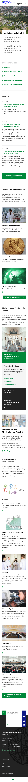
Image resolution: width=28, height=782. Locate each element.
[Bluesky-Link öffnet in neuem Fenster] (24, 717)
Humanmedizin (9, 378)
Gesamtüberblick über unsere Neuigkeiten (14, 176)
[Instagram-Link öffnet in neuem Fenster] (24, 721)
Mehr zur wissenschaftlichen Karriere (14, 695)
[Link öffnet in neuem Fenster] (14, 719)
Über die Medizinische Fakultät (13, 71)
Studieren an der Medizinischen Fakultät (15, 76)
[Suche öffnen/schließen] (25, 3)
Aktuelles (7, 67)
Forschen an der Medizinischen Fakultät (15, 80)
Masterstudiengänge (10, 384)
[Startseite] (4, 713)
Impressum (5, 763)
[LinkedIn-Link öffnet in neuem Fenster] (24, 725)
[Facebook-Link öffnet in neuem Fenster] (24, 713)
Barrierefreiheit (6, 766)
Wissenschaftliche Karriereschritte (14, 84)
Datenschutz (5, 759)
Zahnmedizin (8, 381)
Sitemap (4, 756)
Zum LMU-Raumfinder (10, 750)
